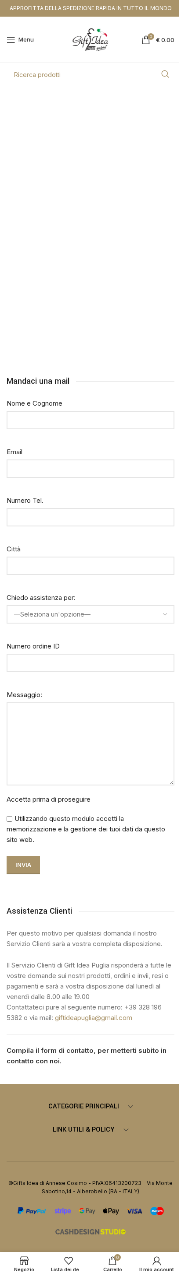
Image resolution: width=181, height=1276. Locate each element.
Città (14, 549)
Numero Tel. (25, 500)
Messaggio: (24, 695)
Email (14, 452)
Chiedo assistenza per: (41, 597)
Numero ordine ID (33, 646)
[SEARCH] (165, 74)
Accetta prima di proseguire (48, 799)
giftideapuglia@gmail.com (93, 1017)
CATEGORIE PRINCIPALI (83, 1106)
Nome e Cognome (34, 403)
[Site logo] (91, 39)
